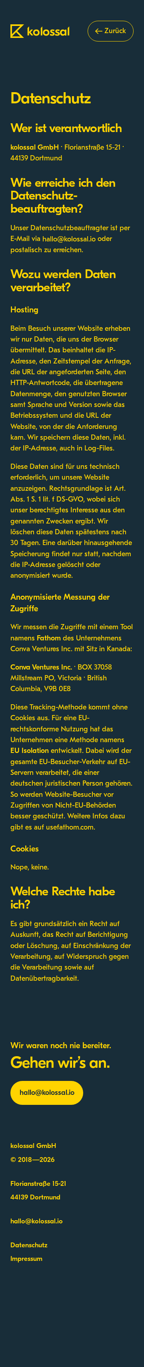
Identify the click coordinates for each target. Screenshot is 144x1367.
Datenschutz (29, 1245)
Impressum (26, 1259)
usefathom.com (70, 827)
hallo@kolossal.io (69, 239)
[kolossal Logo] (41, 31)
